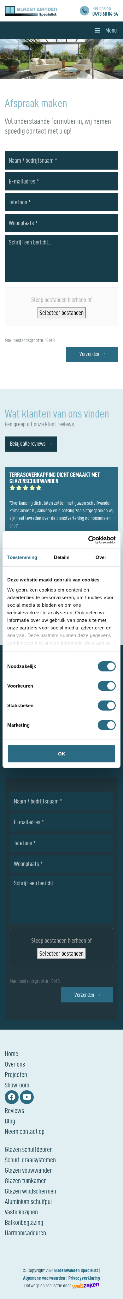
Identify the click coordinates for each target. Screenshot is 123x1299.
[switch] (107, 686)
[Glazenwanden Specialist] (31, 10)
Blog (10, 1121)
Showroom (17, 1085)
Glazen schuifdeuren (29, 1149)
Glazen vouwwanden (29, 1170)
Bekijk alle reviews (27, 444)
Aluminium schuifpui (28, 1201)
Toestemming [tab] (22, 557)
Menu (111, 30)
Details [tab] (61, 557)
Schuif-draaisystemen (30, 1160)
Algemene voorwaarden (44, 1278)
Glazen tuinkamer (25, 1180)
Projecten (16, 1074)
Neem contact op (24, 1131)
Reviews (14, 1110)
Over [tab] (101, 557)
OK (61, 753)
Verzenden (89, 354)
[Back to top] (111, 1287)
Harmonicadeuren (25, 1232)
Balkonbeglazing (24, 1222)
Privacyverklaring (84, 1278)
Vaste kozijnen (21, 1212)
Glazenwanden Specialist (76, 1270)
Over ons (15, 1064)
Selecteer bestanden (61, 312)
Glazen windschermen (30, 1191)
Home (11, 1053)
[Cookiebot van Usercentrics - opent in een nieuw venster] (88, 540)
